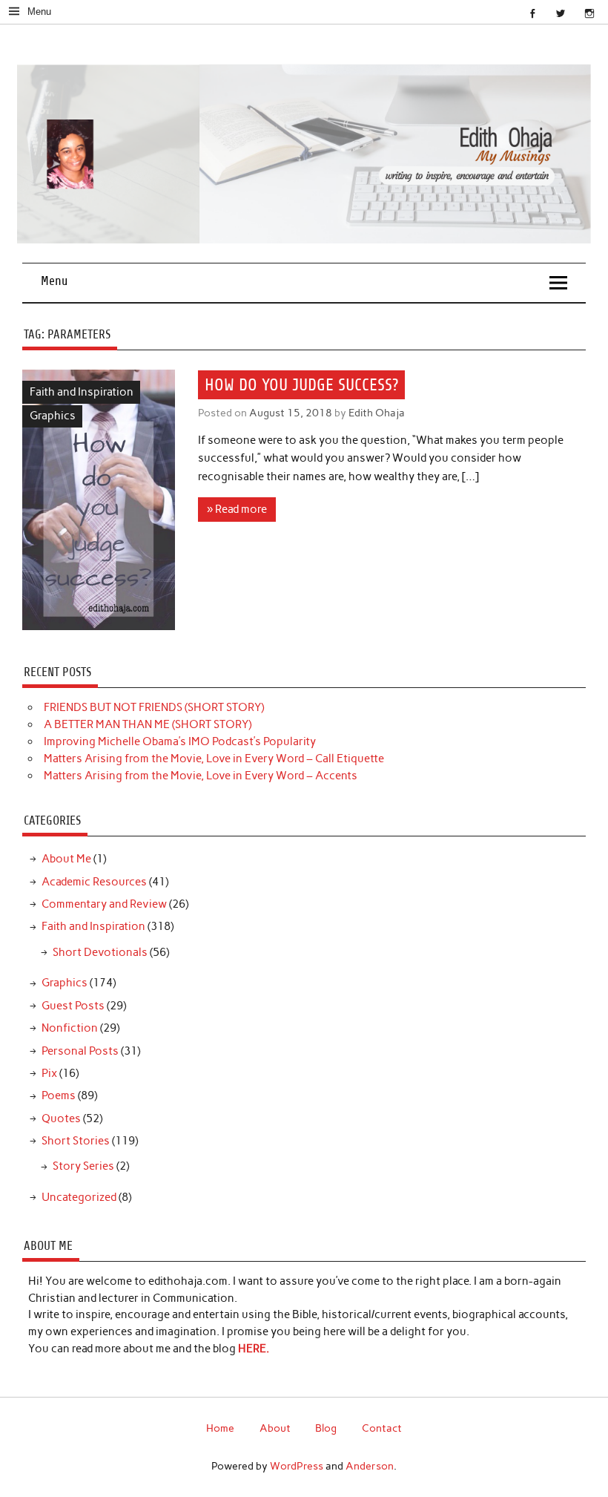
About (275, 1428)
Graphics (53, 415)
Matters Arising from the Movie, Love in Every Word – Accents (200, 775)
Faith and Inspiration (81, 392)
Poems (59, 1095)
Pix (49, 1073)
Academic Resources (94, 881)
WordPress (296, 1466)
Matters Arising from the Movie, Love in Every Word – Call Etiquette (214, 758)
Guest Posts (73, 1005)
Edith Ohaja (376, 412)
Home (220, 1428)
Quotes (61, 1118)
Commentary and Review (104, 904)
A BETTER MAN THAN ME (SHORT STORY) (147, 724)
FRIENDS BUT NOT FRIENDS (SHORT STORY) (154, 707)
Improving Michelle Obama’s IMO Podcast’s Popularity (180, 741)
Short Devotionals (100, 952)
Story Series (83, 1166)
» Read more (237, 509)
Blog (326, 1428)
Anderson (370, 1466)
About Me (66, 858)
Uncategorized (79, 1197)
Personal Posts (80, 1051)
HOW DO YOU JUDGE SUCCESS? (301, 385)
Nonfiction (70, 1028)
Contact (382, 1428)
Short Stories (76, 1140)
